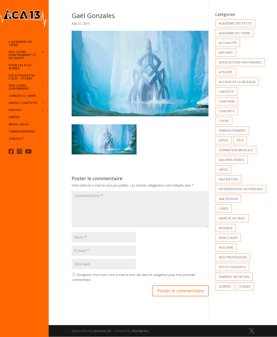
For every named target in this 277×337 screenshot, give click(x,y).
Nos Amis (226, 247)
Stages (244, 286)
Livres (224, 208)
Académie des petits (235, 23)
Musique (226, 228)
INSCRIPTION (228, 179)
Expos (223, 140)
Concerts (227, 111)
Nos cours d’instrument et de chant (23, 55)
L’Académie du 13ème (20, 43)
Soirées (225, 286)
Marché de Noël (232, 218)
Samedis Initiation (234, 277)
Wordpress (140, 331)
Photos (15, 110)
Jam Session (228, 199)
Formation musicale (236, 150)
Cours (224, 121)
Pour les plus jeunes (20, 67)
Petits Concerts (232, 267)
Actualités (228, 43)
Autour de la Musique (237, 82)
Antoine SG (102, 331)
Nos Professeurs (233, 257)
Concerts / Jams (22, 96)
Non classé (228, 238)
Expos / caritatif (23, 103)
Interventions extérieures (241, 189)
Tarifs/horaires (22, 131)
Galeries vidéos (231, 160)
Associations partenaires (240, 62)
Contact (16, 139)
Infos (223, 169)
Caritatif (226, 91)
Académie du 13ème (234, 33)
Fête (240, 140)
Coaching (227, 101)
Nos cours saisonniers (19, 87)
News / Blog (19, 124)
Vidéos (14, 117)
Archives (226, 52)
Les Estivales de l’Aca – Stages (22, 77)
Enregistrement (232, 130)
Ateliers (225, 72)
